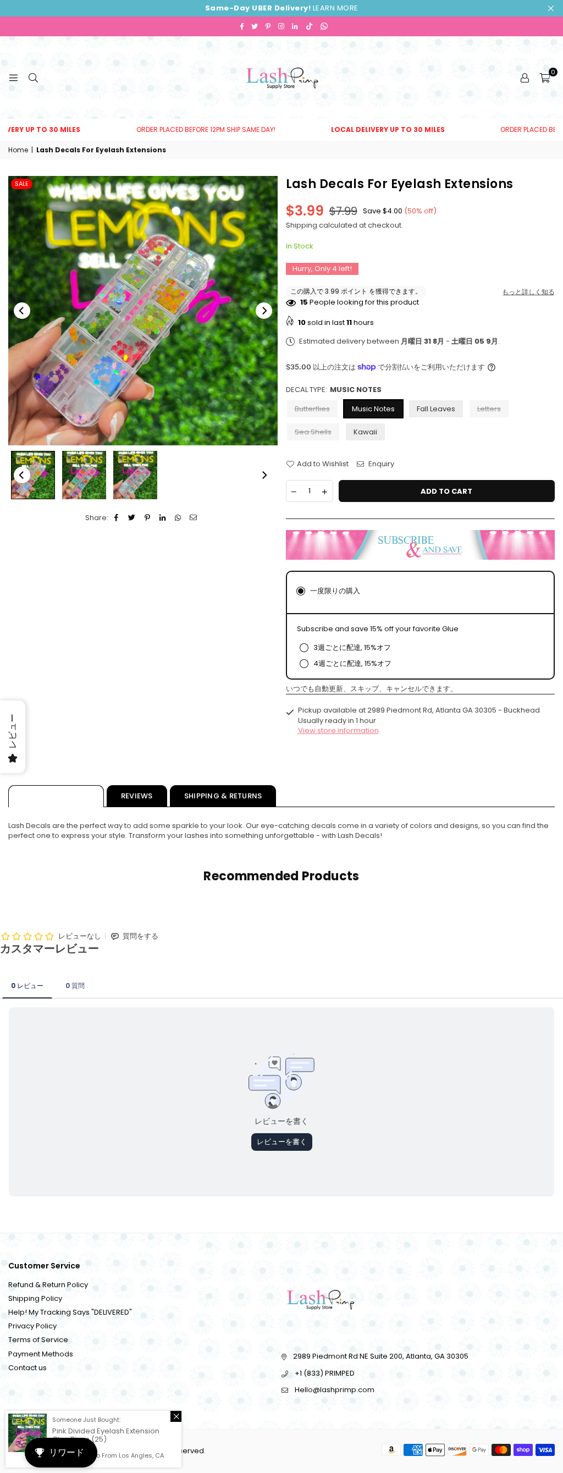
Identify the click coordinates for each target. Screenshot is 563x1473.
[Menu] (13, 77)
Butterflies (312, 409)
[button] (544, 77)
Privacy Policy (32, 1326)
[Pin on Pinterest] (147, 518)
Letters (489, 409)
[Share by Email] (194, 518)
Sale (22, 183)
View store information (338, 730)
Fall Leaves (436, 409)
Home (18, 150)
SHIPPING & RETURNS (223, 796)
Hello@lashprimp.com (334, 1389)
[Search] (33, 77)
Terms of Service (38, 1339)
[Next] (264, 310)
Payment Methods (40, 1354)
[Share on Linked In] (163, 518)
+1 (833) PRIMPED (325, 1373)
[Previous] (22, 310)
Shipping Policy (35, 1298)
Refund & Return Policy (48, 1284)
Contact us (27, 1367)
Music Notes (373, 409)
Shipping (301, 225)
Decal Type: (334, 390)
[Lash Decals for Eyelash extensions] (33, 475)
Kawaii (365, 432)
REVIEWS (137, 796)
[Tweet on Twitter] (132, 518)
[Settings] (524, 77)
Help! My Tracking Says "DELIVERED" (70, 1312)
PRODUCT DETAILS (56, 796)
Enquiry (380, 464)
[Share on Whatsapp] (178, 518)
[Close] (175, 1416)
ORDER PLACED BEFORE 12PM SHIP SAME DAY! (177, 129)
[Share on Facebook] (117, 518)
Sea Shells (313, 432)
